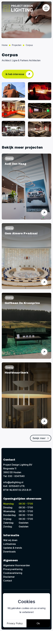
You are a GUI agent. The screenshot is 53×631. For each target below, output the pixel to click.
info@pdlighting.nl (13, 482)
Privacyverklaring (13, 569)
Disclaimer (9, 576)
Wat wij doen (10, 540)
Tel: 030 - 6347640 (14, 476)
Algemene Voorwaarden (16, 565)
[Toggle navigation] (46, 7)
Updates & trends (12, 547)
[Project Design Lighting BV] (18, 8)
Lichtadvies (9, 544)
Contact (7, 580)
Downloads (9, 551)
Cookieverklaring (12, 573)
